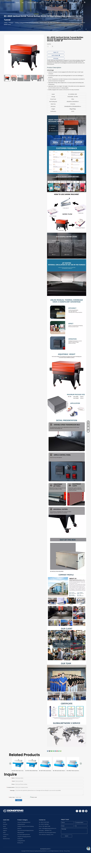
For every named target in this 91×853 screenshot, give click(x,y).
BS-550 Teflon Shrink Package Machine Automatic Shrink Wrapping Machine (32, 770)
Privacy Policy (67, 851)
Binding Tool (20, 842)
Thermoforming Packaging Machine (25, 830)
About (4, 826)
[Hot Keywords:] (82, 2)
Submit (18, 800)
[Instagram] (86, 811)
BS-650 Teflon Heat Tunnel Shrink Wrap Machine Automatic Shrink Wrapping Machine (18, 770)
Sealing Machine (21, 824)
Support (5, 830)
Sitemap (61, 851)
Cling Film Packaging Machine (24, 836)
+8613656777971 (47, 830)
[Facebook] (77, 811)
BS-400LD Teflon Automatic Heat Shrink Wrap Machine (73, 770)
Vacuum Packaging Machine (23, 822)
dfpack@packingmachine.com (49, 828)
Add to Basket (55, 55)
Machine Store (6, 838)
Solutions (5, 828)
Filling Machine (20, 832)
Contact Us (5, 834)
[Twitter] (80, 811)
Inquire (55, 52)
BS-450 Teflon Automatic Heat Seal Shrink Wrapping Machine (45, 770)
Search (4, 836)
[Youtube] (83, 811)
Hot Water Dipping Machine (23, 834)
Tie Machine (20, 838)
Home (4, 822)
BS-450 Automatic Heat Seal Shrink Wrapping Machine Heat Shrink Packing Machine (59, 770)
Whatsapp (55, 58)
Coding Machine (21, 840)
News (4, 832)
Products (5, 824)
